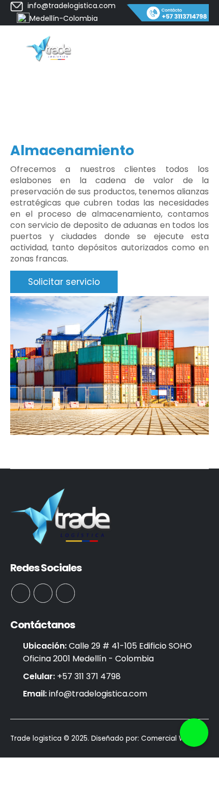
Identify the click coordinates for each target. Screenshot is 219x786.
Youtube (43, 593)
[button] (194, 732)
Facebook (20, 593)
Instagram (65, 593)
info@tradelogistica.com (98, 694)
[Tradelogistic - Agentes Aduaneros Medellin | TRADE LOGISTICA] (48, 49)
